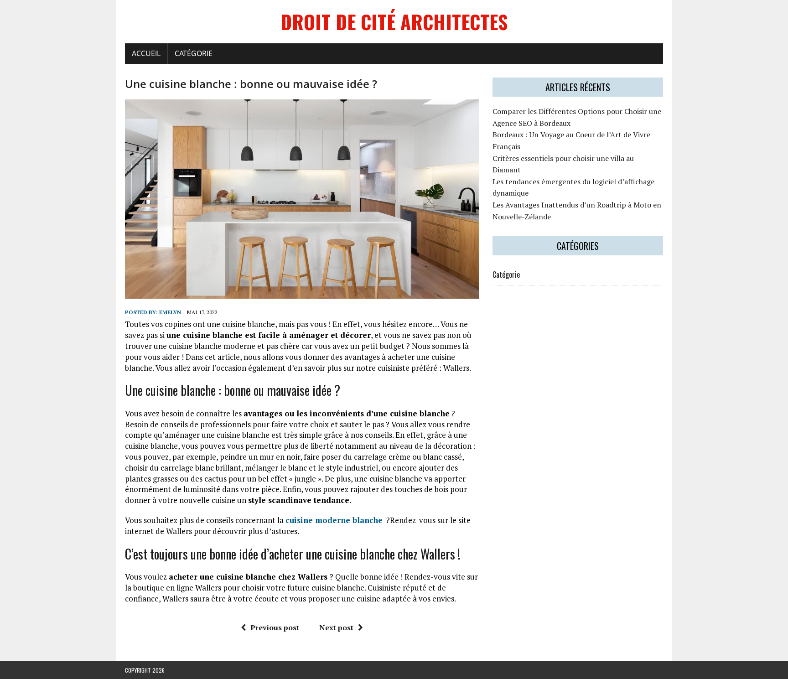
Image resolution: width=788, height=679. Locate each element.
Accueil (146, 53)
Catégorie (194, 53)
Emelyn (170, 312)
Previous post (274, 627)
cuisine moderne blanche (334, 520)
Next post (336, 627)
